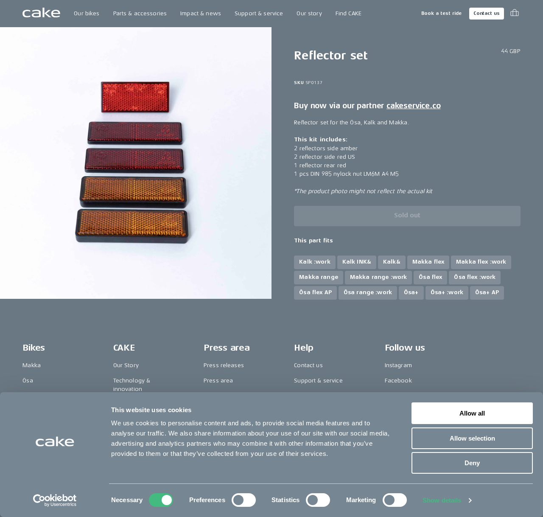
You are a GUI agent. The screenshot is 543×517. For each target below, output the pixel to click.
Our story (309, 13)
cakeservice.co (413, 105)
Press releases (224, 365)
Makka (31, 365)
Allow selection (472, 438)
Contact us (486, 13)
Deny (472, 462)
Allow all (472, 413)
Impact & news (200, 13)
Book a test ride (441, 13)
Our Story (126, 365)
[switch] (244, 500)
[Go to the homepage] (41, 14)
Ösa (27, 380)
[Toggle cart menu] (514, 13)
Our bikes (86, 13)
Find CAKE (348, 13)
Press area (218, 380)
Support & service (259, 13)
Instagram (398, 365)
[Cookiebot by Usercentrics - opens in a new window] (55, 500)
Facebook (398, 380)
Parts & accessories (140, 13)
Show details (442, 500)
